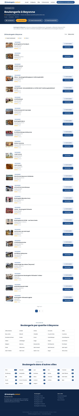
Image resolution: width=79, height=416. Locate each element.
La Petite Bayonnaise (20, 242)
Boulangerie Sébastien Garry (22, 198)
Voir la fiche (67, 47)
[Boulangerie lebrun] (9, 122)
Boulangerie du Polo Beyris (21, 44)
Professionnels (45, 2)
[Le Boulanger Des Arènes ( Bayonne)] (9, 265)
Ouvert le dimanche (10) (36, 20)
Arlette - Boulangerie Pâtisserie (23, 209)
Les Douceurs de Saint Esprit (22, 231)
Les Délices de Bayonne (20, 253)
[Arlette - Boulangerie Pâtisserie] (9, 210)
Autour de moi (22, 20)
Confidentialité (35, 412)
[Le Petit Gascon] (9, 67)
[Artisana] (9, 56)
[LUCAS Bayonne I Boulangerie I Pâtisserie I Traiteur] (9, 276)
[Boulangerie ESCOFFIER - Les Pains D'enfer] (9, 221)
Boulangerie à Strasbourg (40, 405)
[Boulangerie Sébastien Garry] (9, 199)
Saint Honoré (18, 165)
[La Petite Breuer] (9, 100)
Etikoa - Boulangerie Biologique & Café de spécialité (28, 77)
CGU (31, 412)
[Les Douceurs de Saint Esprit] (9, 232)
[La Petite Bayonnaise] (9, 243)
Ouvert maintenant (10, 38)
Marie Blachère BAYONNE (21, 286)
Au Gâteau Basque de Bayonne (23, 132)
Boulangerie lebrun (19, 121)
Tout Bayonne (10, 20)
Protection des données (43, 412)
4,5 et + (27, 38)
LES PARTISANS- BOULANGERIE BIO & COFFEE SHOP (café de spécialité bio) (34, 88)
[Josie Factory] (9, 155)
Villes (38, 2)
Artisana (16, 55)
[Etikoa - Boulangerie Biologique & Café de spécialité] (9, 78)
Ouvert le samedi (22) (52, 20)
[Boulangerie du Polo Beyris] (9, 45)
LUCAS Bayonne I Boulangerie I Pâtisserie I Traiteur (28, 275)
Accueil (26, 2)
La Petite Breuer (18, 99)
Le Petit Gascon (18, 66)
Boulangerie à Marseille (39, 398)
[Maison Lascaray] (9, 144)
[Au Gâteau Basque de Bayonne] (9, 133)
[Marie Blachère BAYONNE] (9, 287)
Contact (53, 2)
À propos (51, 412)
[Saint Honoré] (9, 166)
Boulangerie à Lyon (38, 399)
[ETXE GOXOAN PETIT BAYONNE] (9, 111)
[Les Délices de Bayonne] (9, 254)
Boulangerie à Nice (38, 401)
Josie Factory (18, 154)
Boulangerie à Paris (38, 396)
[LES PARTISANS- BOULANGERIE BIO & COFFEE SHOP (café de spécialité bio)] (9, 89)
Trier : (66, 34)
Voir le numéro (68, 43)
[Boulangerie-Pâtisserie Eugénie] (9, 298)
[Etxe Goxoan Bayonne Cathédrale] (9, 177)
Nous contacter (60, 399)
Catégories (33, 2)
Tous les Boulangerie (62, 396)
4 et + (20, 38)
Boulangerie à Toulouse (39, 403)
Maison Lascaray (19, 143)
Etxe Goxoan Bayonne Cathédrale (23, 176)
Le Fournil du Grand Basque (22, 187)
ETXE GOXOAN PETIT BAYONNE (22, 110)
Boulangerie (13, 2)
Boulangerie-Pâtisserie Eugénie (23, 297)
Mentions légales (26, 412)
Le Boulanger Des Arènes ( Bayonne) (24, 264)
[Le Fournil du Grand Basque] (9, 188)
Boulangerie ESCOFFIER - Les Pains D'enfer (26, 220)
